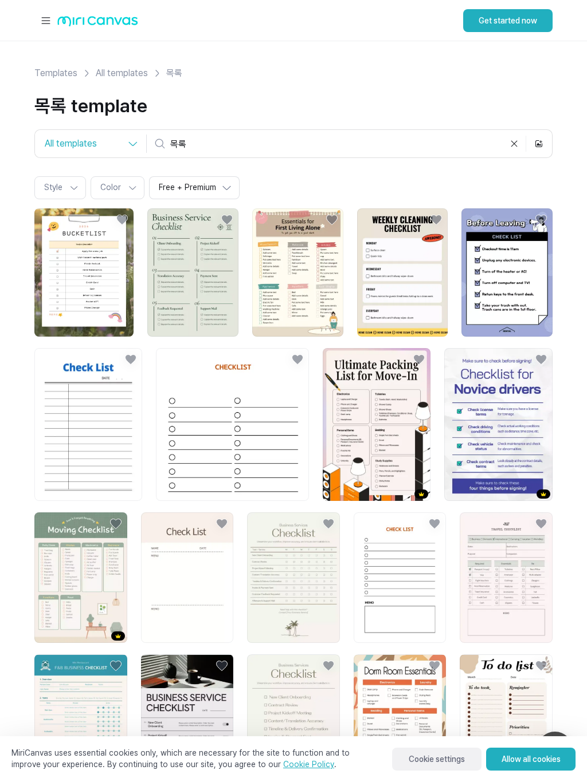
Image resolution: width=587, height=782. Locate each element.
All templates (122, 73)
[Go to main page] (97, 24)
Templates (55, 73)
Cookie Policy (308, 764)
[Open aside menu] (45, 20)
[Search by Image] (539, 144)
